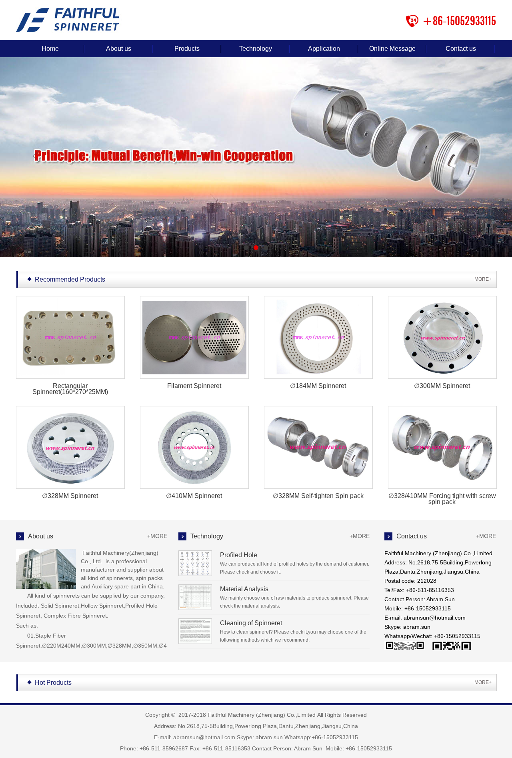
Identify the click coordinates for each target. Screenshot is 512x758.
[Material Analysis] (195, 608)
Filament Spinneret (194, 386)
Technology (255, 48)
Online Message (392, 48)
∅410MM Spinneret (194, 496)
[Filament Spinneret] (193, 338)
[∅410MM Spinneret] (193, 448)
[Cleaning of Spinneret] (195, 642)
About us (118, 48)
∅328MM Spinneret (70, 496)
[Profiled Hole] (195, 574)
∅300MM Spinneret (442, 386)
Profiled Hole (238, 555)
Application (324, 48)
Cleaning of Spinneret (251, 623)
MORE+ (483, 279)
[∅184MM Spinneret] (317, 338)
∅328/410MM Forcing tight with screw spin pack (442, 499)
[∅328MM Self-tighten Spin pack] (317, 448)
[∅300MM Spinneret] (441, 338)
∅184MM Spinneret (318, 386)
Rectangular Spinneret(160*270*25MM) (70, 389)
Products (187, 48)
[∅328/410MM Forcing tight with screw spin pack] (441, 448)
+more (157, 536)
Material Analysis (244, 589)
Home (50, 48)
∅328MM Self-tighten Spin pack (318, 496)
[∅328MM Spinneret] (69, 448)
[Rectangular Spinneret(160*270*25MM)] (69, 338)
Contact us (461, 48)
